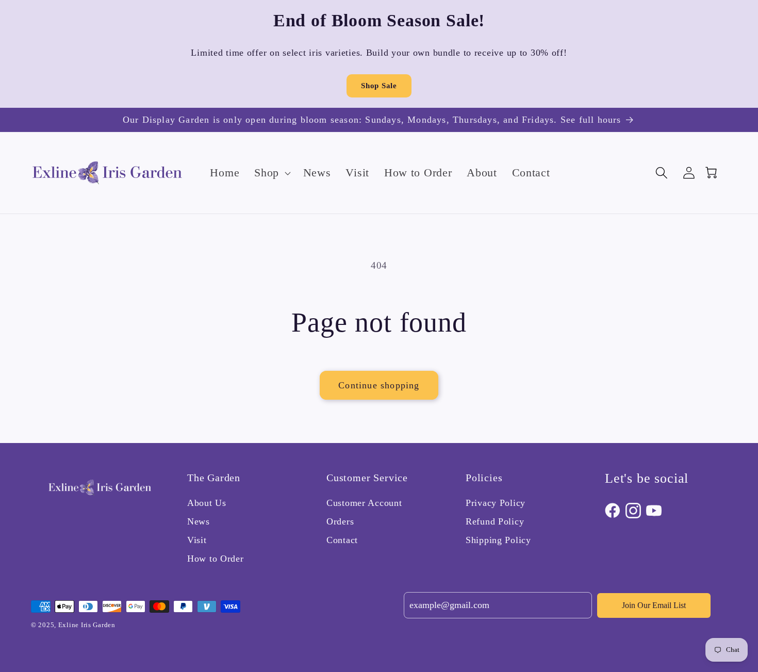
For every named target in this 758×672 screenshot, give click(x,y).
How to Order (215, 558)
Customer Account (364, 503)
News (198, 521)
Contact (342, 540)
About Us (206, 503)
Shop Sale (379, 85)
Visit (197, 540)
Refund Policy (495, 521)
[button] (271, 172)
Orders (340, 521)
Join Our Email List (654, 605)
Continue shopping (378, 385)
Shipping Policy (498, 540)
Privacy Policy (495, 503)
